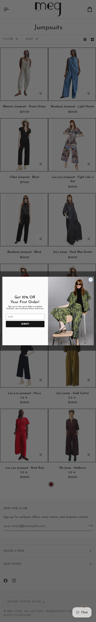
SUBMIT (25, 324)
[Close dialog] (91, 280)
